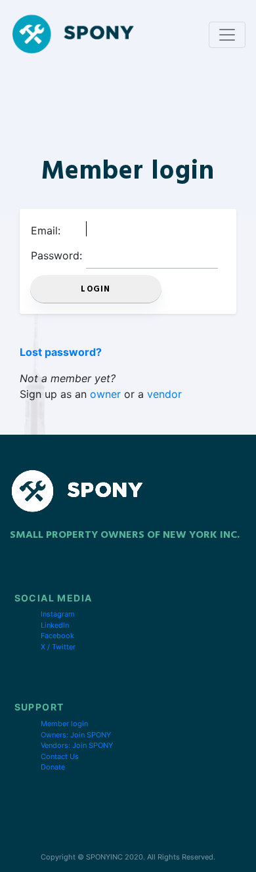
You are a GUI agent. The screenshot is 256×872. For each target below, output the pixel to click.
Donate (53, 767)
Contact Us (60, 756)
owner (105, 394)
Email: (45, 230)
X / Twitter (58, 646)
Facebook (57, 635)
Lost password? (61, 352)
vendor (164, 394)
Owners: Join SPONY (76, 734)
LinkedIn (55, 625)
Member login (64, 723)
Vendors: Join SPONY (77, 745)
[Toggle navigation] (227, 35)
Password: (56, 255)
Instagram (58, 614)
